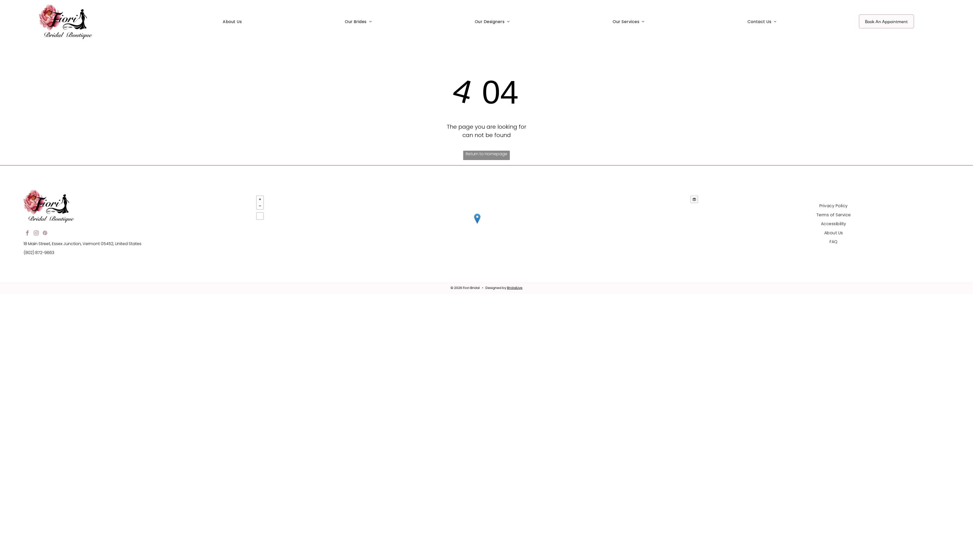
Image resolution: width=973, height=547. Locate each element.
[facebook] (27, 233)
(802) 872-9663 (39, 253)
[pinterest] (45, 233)
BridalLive (514, 287)
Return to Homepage (486, 154)
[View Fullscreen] (260, 216)
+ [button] (260, 199)
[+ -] (477, 224)
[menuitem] (232, 21)
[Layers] (694, 199)
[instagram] (36, 233)
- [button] (260, 206)
